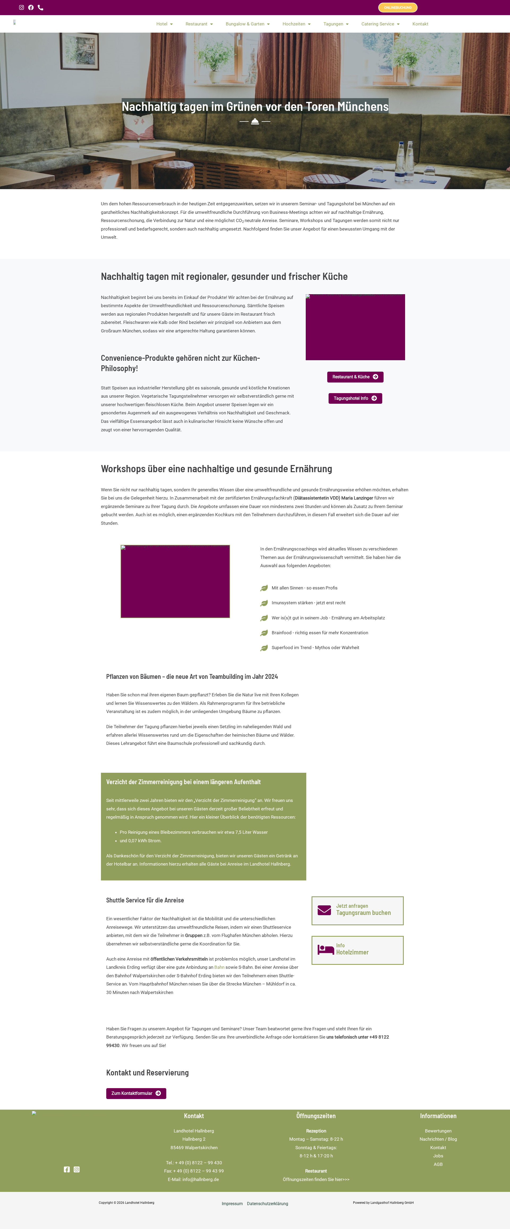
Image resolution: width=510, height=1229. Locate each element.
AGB (438, 1164)
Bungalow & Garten (245, 24)
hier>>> (342, 1179)
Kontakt (420, 24)
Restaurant (196, 24)
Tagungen (333, 24)
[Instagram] (76, 1169)
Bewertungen (438, 1131)
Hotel (161, 24)
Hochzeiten (294, 24)
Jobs (438, 1155)
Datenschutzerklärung (267, 1203)
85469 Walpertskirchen (194, 1147)
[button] (355, 377)
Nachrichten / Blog (438, 1139)
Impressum (232, 1203)
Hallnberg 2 (194, 1139)
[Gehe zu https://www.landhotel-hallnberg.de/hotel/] (357, 950)
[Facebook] (66, 1169)
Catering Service (378, 24)
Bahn (219, 967)
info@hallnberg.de (201, 1179)
